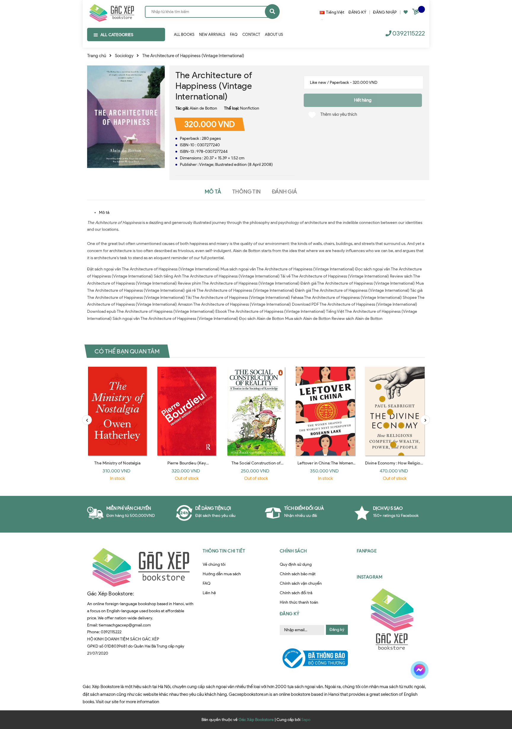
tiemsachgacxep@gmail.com (125, 625)
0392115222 (408, 33)
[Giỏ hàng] (416, 13)
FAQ (206, 583)
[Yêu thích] (406, 12)
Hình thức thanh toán (299, 602)
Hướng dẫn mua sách (222, 573)
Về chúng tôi (214, 564)
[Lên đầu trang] (426, 690)
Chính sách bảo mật (298, 573)
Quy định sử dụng (296, 564)
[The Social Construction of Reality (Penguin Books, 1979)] (256, 411)
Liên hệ (209, 592)
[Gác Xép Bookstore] (111, 11)
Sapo (306, 719)
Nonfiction (249, 108)
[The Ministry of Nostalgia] (117, 411)
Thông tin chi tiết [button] (224, 551)
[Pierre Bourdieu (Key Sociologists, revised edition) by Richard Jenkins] (186, 411)
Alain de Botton (203, 108)
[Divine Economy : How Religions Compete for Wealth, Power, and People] (394, 411)
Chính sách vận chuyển (301, 583)
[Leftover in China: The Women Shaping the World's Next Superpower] (325, 411)
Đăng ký (336, 629)
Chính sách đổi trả (296, 592)
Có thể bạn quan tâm (127, 351)
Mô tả (104, 212)
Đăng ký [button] (290, 613)
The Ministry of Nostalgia (117, 463)
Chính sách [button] (293, 551)
